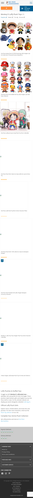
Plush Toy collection (6, 412)
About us (4, 449)
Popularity (3, 17)
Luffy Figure (27, 402)
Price (15, 17)
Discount (21, 17)
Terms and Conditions (8, 454)
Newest (10, 17)
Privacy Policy (6, 452)
